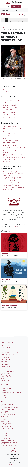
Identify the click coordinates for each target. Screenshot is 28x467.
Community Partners (7, 388)
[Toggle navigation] (25, 10)
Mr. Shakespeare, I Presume (11, 179)
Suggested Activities (9, 142)
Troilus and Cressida (8, 342)
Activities (4, 364)
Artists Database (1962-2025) (9, 442)
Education (4, 402)
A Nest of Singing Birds (10, 180)
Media (3, 437)
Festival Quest (5, 380)
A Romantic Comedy (9, 105)
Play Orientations (6, 373)
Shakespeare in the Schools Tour (11, 407)
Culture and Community (8, 428)
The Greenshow (5, 366)
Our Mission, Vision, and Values (10, 426)
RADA (4, 356)
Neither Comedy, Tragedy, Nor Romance (15, 104)
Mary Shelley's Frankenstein (10, 352)
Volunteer (4, 435)
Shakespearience (6, 406)
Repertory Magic (6, 375)
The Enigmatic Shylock (10, 107)
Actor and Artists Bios (7, 440)
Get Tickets (16, 6)
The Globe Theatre (8, 132)
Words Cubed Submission (8, 445)
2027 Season (4, 361)
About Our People (6, 425)
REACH (3, 378)
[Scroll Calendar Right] (22, 14)
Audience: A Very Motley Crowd (12, 184)
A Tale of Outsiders (8, 109)
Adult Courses (5, 411)
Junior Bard (4, 382)
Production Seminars (7, 376)
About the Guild (5, 438)
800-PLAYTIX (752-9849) (10, 10)
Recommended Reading (10, 159)
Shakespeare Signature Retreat (10, 387)
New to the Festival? (7, 394)
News (2, 430)
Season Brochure (6, 421)
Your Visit (4, 385)
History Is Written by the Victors (12, 177)
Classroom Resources (7, 409)
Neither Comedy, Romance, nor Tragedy (15, 157)
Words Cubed (6, 357)
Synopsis (5, 90)
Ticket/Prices (6, 359)
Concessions (4, 390)
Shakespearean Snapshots (11, 185)
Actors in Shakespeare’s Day (11, 182)
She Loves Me (6, 351)
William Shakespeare (9, 133)
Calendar (5, 14)
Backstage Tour (5, 368)
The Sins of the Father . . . (10, 112)
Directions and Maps (7, 399)
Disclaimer (16, 464)
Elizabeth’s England (9, 175)
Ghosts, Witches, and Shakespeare (13, 187)
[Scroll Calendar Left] (19, 14)
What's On (5, 231)
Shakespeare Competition (9, 414)
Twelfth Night (7, 279)
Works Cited (6, 161)
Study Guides (5, 27)
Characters (6, 91)
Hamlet (5, 253)
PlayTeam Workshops (7, 404)
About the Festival (6, 423)
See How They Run (7, 349)
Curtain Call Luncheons (8, 371)
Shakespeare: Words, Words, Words (13, 172)
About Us (4, 419)
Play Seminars (5, 369)
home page (14, 226)
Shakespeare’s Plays (9, 135)
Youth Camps (5, 413)
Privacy (11, 464)
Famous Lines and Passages (11, 140)
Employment (5, 433)
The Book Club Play (10, 305)
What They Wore (8, 189)
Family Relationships (9, 111)
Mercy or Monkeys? (9, 117)
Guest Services (5, 397)
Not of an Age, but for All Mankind (13, 173)
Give (8, 6)
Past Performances (6, 444)
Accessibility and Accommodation (11, 392)
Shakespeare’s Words (9, 126)
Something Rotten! (8, 347)
